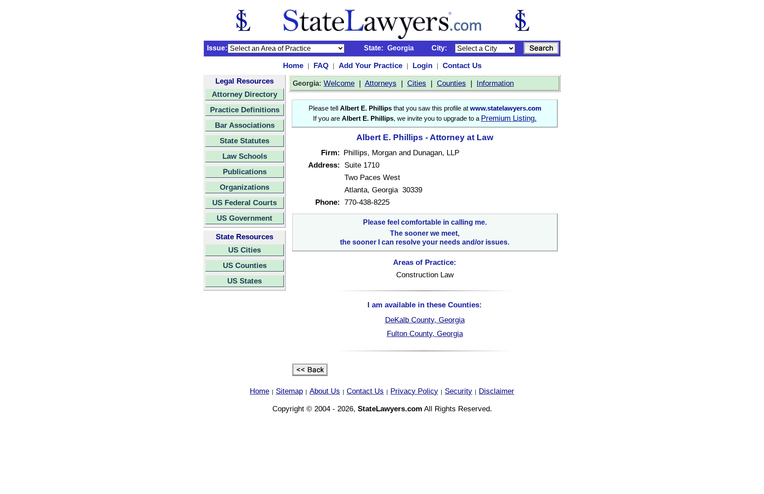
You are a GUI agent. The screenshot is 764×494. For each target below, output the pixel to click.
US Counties (245, 265)
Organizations (244, 187)
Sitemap (289, 391)
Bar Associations (245, 125)
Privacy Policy (414, 391)
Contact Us (462, 65)
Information (495, 83)
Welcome (339, 83)
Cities (416, 83)
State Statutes (244, 140)
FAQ (321, 65)
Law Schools (244, 156)
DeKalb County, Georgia (425, 319)
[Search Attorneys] (541, 48)
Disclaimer (496, 391)
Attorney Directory (244, 94)
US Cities (244, 249)
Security (458, 391)
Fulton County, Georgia (425, 333)
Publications (245, 171)
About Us (324, 391)
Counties (451, 83)
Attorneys (381, 83)
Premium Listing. (509, 118)
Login (422, 65)
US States (244, 280)
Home (293, 65)
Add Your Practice (370, 65)
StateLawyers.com (390, 408)
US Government (244, 218)
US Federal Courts (244, 202)
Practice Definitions (244, 109)
